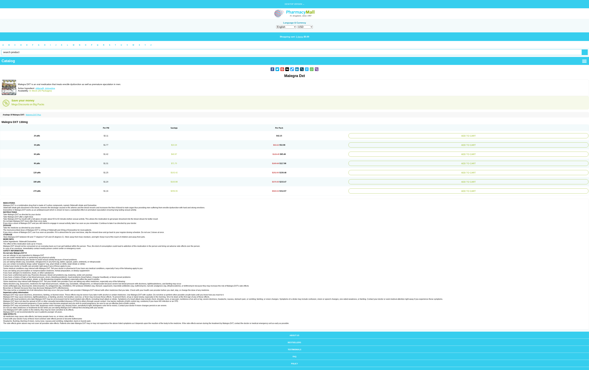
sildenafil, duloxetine (45, 88)
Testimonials (294, 345)
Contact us (294, 366)
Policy (294, 359)
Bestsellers (294, 338)
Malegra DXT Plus (33, 115)
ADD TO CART (509, 135)
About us (294, 331)
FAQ (294, 352)
